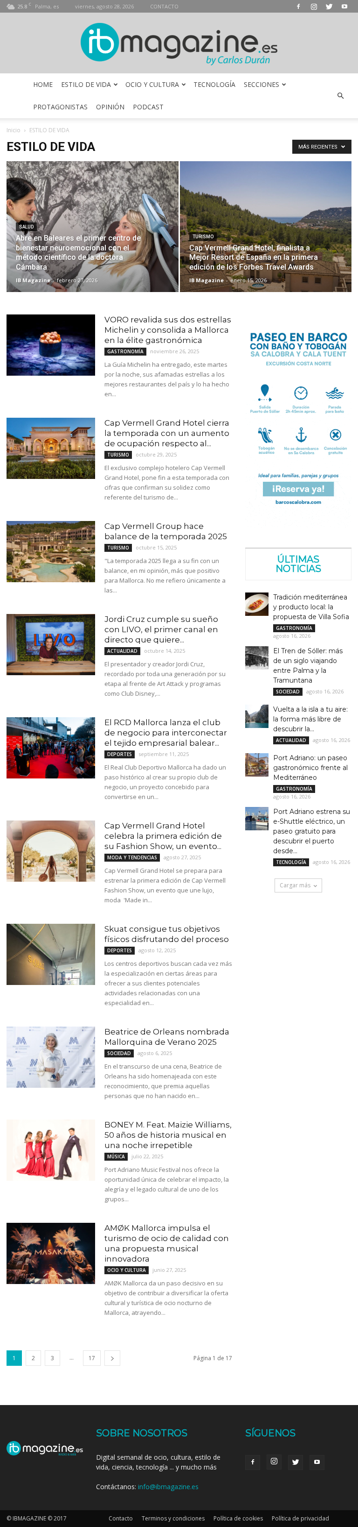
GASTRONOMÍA (125, 351)
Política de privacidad (300, 1518)
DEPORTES (119, 754)
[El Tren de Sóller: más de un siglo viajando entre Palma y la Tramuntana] (256, 658)
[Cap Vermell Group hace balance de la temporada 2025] (51, 551)
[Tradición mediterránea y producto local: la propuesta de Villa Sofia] (256, 604)
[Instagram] (314, 6)
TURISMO (203, 236)
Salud (26, 226)
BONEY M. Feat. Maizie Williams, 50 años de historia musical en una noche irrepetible (168, 1135)
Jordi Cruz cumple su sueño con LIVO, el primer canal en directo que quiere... (161, 629)
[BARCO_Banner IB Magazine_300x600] (298, 525)
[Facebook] (298, 6)
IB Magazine (33, 280)
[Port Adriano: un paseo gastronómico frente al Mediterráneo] (256, 765)
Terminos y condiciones (173, 1518)
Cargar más (295, 885)
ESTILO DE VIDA (86, 84)
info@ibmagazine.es (168, 1486)
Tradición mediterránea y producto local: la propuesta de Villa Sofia (311, 607)
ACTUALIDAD (122, 651)
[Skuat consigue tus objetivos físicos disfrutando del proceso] (51, 954)
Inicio (14, 130)
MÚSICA (116, 1156)
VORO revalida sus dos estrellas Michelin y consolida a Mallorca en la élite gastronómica (167, 330)
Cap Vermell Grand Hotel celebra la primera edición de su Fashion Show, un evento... (163, 836)
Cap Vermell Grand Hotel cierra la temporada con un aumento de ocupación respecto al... (166, 433)
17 (92, 1358)
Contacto (121, 1518)
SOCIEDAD (119, 1053)
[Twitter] (329, 6)
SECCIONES (261, 84)
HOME (43, 84)
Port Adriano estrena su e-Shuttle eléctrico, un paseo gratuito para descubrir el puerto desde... (311, 831)
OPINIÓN (110, 106)
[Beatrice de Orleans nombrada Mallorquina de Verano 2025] (51, 1057)
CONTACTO (164, 6)
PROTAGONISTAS (60, 106)
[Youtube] (344, 6)
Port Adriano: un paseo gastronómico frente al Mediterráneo (310, 768)
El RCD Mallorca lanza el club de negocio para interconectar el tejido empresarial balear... (165, 733)
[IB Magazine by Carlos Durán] (179, 43)
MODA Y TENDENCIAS (132, 857)
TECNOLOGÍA (214, 84)
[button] (340, 96)
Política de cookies (238, 1518)
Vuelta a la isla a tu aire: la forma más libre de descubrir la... (310, 719)
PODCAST (148, 106)
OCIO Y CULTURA (152, 84)
